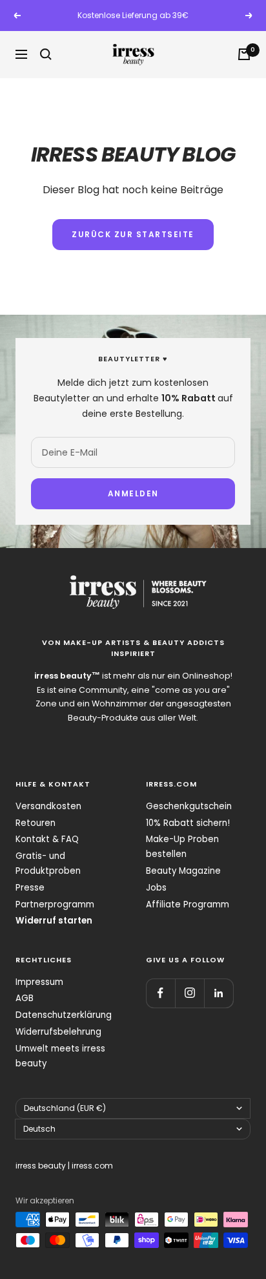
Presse (30, 888)
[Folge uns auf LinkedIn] (218, 993)
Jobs (156, 888)
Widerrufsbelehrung (58, 1032)
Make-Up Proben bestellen (182, 846)
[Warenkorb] (244, 54)
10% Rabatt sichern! (188, 823)
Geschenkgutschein (189, 806)
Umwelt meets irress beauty (60, 1056)
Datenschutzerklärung (63, 1015)
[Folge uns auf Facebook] (160, 993)
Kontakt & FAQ (47, 839)
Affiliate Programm (187, 904)
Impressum (39, 982)
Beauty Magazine (183, 871)
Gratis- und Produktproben (48, 863)
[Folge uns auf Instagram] (189, 993)
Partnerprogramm (54, 904)
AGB (24, 998)
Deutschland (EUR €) (65, 1108)
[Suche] (46, 54)
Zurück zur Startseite (133, 234)
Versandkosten (48, 806)
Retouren (35, 823)
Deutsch (39, 1128)
